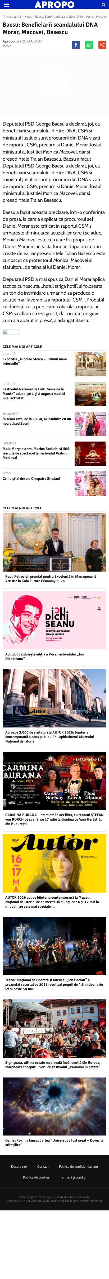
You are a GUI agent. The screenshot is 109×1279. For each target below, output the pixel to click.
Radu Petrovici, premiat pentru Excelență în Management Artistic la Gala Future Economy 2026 (50, 578)
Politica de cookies (36, 1177)
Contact (42, 1166)
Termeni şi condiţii (73, 1177)
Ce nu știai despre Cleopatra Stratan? (32, 478)
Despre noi (19, 1166)
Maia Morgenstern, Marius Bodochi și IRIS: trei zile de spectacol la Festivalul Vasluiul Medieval (36, 453)
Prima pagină (12, 16)
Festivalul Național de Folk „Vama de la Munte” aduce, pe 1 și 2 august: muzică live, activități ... (34, 393)
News (28, 16)
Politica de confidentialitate (78, 1166)
